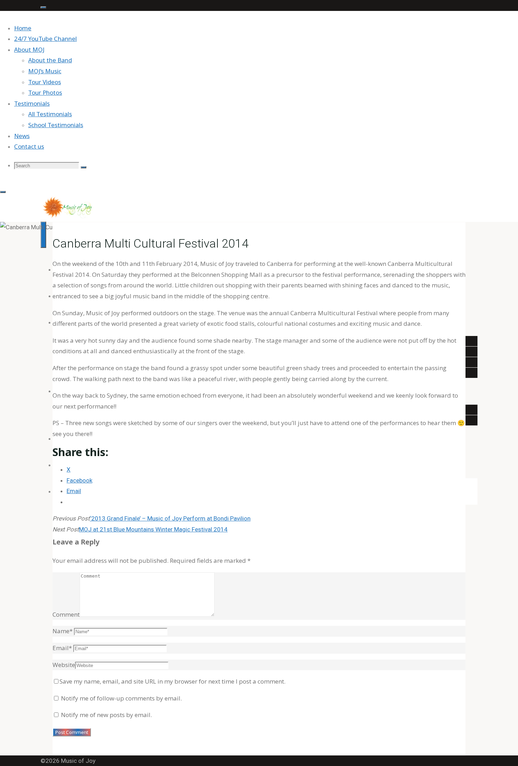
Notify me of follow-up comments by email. (121, 698)
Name (63, 631)
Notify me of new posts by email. (106, 715)
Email (62, 648)
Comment (66, 614)
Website (64, 665)
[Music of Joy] (67, 216)
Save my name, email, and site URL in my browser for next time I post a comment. (172, 681)
